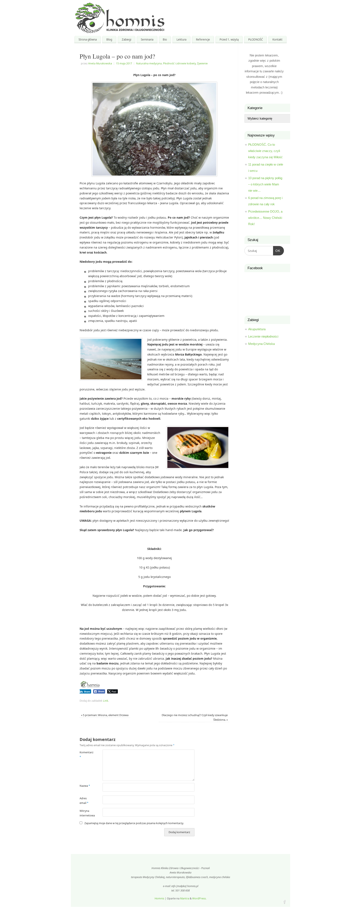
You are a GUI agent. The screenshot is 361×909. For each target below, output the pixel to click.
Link (105, 700)
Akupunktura (257, 329)
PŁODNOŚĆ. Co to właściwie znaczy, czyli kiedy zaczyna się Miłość (265, 151)
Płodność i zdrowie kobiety (179, 63)
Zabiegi (126, 39)
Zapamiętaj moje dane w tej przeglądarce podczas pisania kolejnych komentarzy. (134, 823)
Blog (109, 39)
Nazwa (85, 786)
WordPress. (199, 898)
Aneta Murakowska (100, 63)
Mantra (184, 898)
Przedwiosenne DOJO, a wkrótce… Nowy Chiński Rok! (265, 218)
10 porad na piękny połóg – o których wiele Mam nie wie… (265, 184)
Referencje (203, 39)
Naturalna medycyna (149, 63)
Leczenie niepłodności (263, 336)
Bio (165, 39)
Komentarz (85, 755)
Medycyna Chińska (261, 343)
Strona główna (88, 39)
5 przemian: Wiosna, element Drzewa (104, 715)
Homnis (159, 898)
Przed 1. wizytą (229, 39)
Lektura (181, 39)
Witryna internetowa (85, 813)
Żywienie (202, 63)
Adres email (84, 800)
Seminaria (147, 39)
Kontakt (277, 39)
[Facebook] (284, 901)
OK (277, 249)
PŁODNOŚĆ (255, 39)
